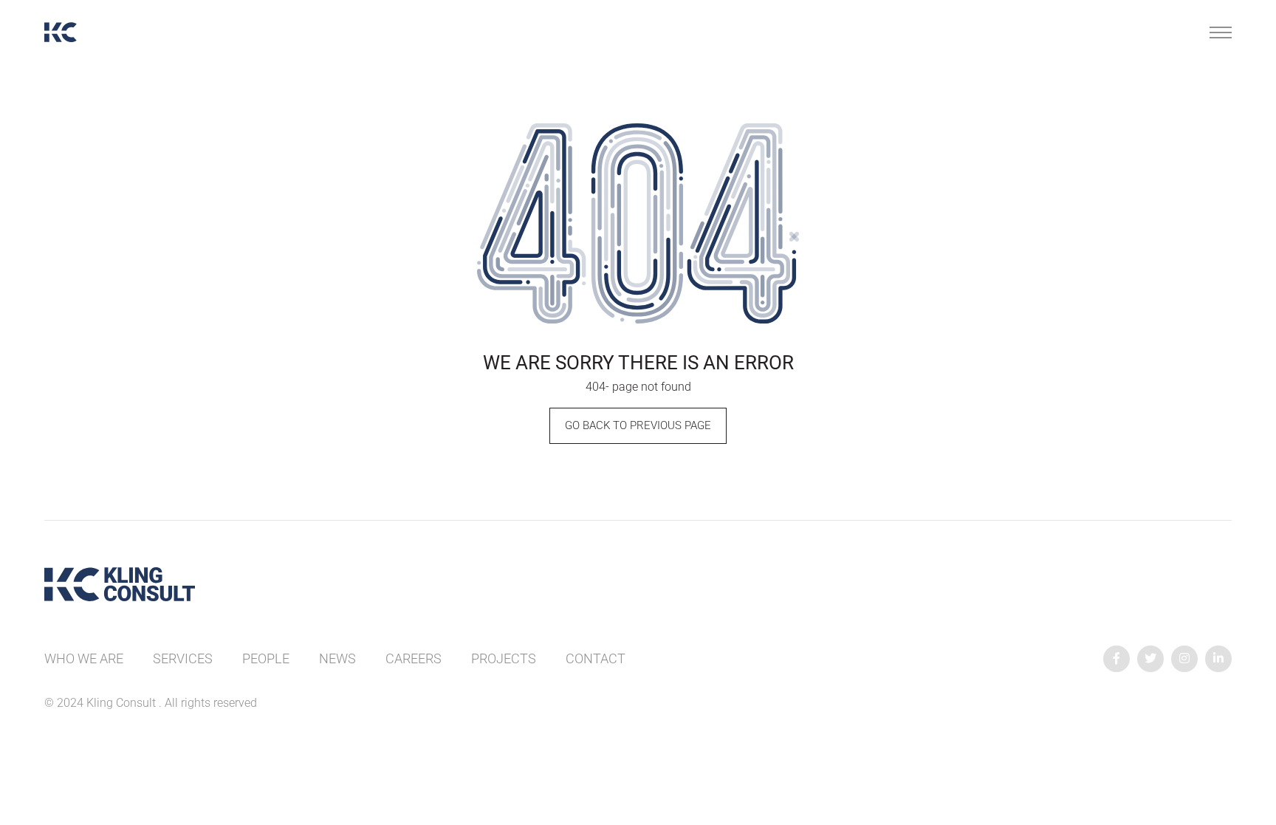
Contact (595, 658)
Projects (503, 658)
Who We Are (83, 658)
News (337, 658)
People (265, 658)
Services (183, 658)
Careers (413, 658)
